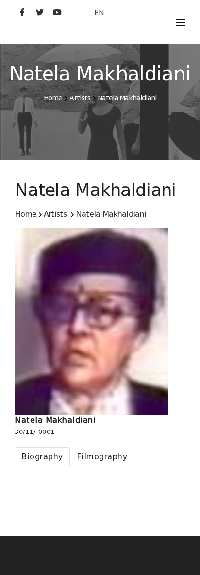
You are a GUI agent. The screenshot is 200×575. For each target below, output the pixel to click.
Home (53, 98)
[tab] (42, 456)
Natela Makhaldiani (127, 98)
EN (99, 12)
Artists (79, 98)
